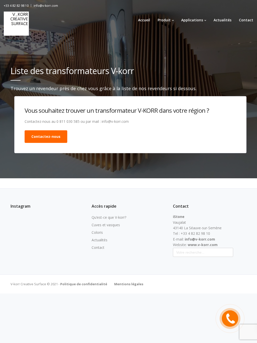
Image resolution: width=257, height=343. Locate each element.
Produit (164, 20)
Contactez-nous (45, 136)
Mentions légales (128, 284)
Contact (246, 20)
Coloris (97, 232)
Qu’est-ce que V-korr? (109, 217)
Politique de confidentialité (83, 284)
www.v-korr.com (203, 244)
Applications (192, 20)
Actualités (222, 20)
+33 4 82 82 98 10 (16, 6)
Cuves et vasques (106, 224)
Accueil (144, 20)
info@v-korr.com (46, 6)
